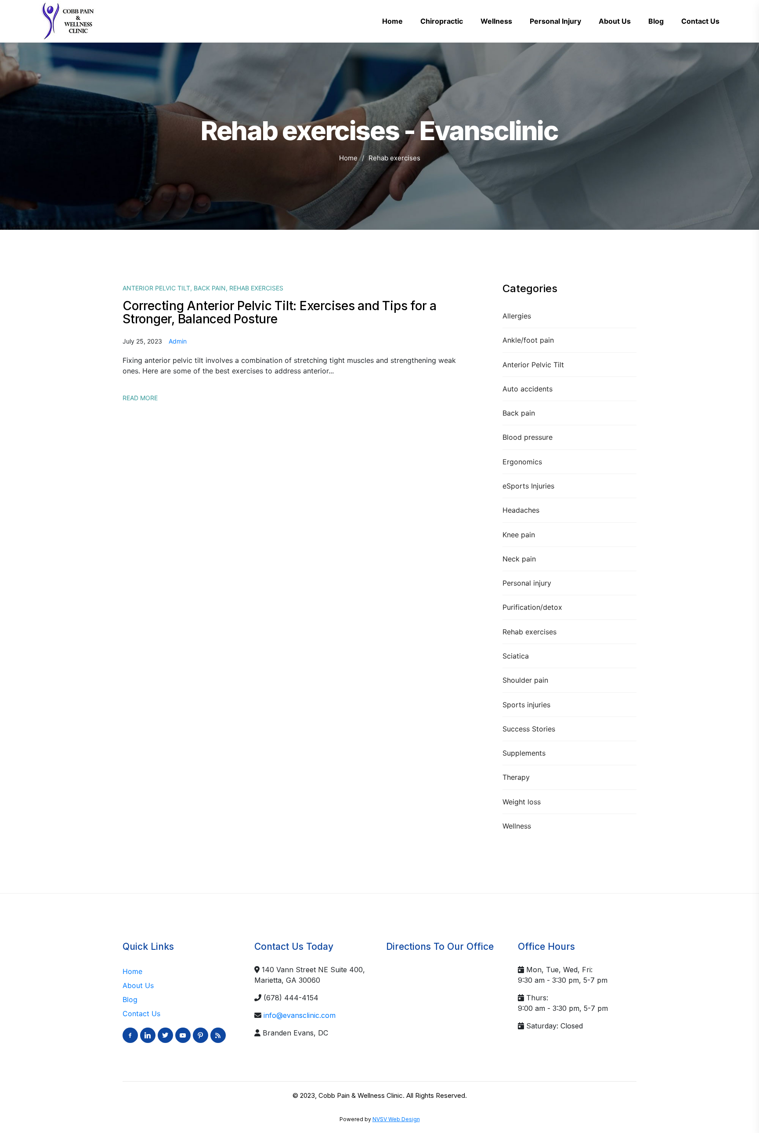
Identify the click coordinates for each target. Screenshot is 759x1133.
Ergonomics (522, 461)
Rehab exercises (529, 631)
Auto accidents (527, 388)
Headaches (520, 510)
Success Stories (528, 728)
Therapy (516, 777)
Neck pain (519, 558)
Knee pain (518, 534)
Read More (140, 398)
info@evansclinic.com (300, 1015)
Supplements (524, 753)
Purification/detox (532, 607)
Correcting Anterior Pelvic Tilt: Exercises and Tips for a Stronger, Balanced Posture (280, 312)
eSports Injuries (528, 485)
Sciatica (515, 656)
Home (348, 158)
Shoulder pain (525, 680)
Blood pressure (527, 437)
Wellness (516, 826)
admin (178, 341)
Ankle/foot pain (528, 340)
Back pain (518, 413)
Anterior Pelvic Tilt (533, 364)
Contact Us (141, 1013)
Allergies (516, 315)
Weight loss (521, 801)
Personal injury (526, 583)
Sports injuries (526, 704)
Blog (130, 999)
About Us (138, 985)
